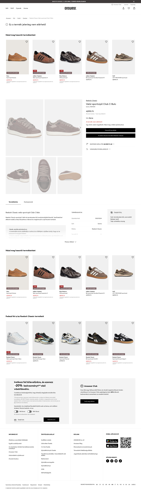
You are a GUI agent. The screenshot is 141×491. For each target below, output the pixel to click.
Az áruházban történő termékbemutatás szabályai (21, 447)
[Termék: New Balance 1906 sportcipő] (70, 57)
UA (129, 484)
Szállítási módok (46, 440)
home (26, 8)
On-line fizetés (45, 447)
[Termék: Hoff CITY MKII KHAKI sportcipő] (123, 57)
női (7, 8)
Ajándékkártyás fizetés (48, 450)
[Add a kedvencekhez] (26, 41)
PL (117, 484)
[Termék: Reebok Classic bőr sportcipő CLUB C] (97, 338)
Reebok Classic (91, 100)
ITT (15, 402)
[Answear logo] (70, 8)
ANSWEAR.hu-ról (79, 440)
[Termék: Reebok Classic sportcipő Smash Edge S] (123, 338)
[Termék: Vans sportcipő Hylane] (17, 57)
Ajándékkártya (46, 466)
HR (109, 484)
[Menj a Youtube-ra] (116, 461)
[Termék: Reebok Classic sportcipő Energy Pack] (44, 338)
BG (97, 484)
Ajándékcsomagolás (47, 462)
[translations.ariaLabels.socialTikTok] (120, 461)
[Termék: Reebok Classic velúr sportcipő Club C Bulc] (17, 338)
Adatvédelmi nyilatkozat (16, 455)
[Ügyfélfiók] (123, 8)
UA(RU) (133, 484)
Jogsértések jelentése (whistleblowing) (86, 454)
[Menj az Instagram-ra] (111, 461)
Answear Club (13, 452)
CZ (103, 484)
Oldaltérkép (47, 485)
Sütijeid (40, 485)
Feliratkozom (51, 419)
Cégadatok (33, 485)
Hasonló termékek (110, 130)
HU (112, 484)
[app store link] (112, 445)
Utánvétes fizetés (46, 443)
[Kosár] (134, 8)
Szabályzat (25, 485)
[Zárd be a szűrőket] (133, 1)
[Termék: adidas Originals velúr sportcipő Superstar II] (44, 57)
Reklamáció (45, 459)
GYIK (42, 469)
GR (106, 484)
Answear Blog (78, 443)
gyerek (18, 8)
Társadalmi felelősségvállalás (83, 450)
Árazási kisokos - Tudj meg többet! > (96, 114)
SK (126, 484)
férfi (12, 8)
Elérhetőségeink (46, 473)
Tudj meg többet (89, 401)
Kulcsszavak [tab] (28, 202)
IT (115, 484)
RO (121, 484)
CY (100, 484)
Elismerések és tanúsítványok (83, 447)
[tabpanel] (70, 224)
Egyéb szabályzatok (15, 443)
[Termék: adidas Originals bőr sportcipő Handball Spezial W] (97, 57)
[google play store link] (112, 441)
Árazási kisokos (14, 459)
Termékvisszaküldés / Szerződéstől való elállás (53, 454)
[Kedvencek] (129, 8)
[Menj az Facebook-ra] (107, 461)
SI (123, 484)
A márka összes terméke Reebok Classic (110, 135)
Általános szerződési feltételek (18, 440)
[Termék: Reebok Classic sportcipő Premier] (70, 338)
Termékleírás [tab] (13, 202)
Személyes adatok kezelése (13, 485)
